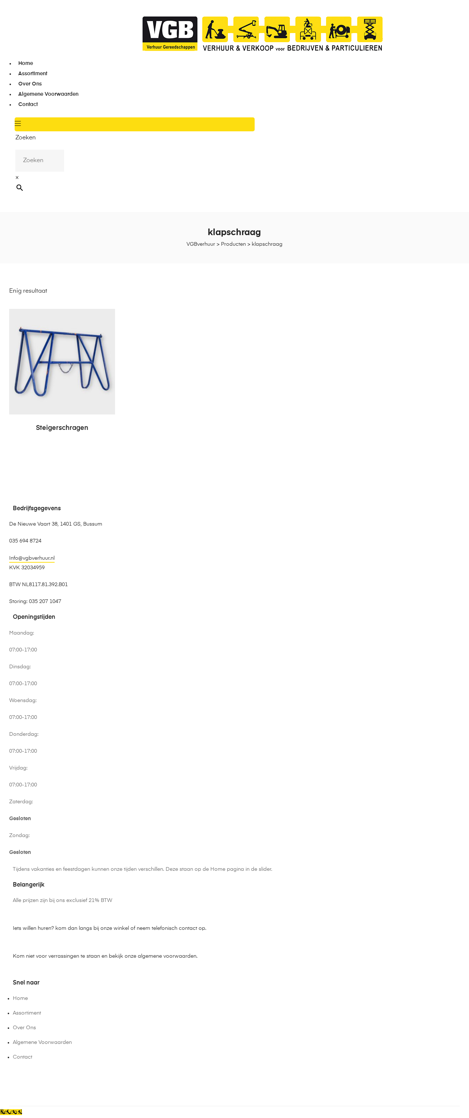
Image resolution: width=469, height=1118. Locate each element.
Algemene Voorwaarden (48, 94)
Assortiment (32, 73)
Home (25, 63)
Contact (28, 104)
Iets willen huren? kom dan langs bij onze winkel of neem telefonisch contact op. (109, 928)
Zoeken (25, 138)
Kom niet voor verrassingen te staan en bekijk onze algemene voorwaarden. (105, 956)
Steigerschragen (62, 428)
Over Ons (30, 84)
